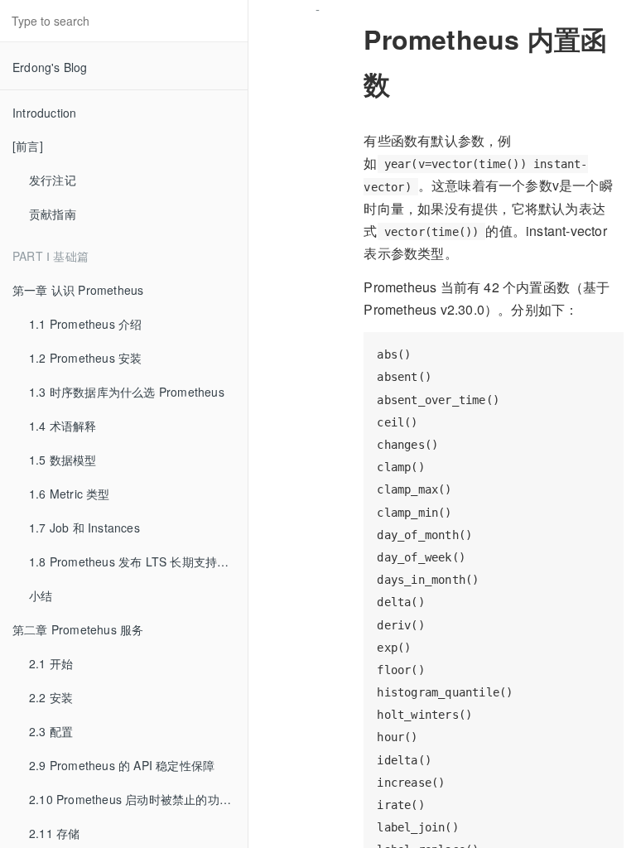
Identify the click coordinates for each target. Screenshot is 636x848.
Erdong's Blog (50, 67)
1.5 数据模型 (63, 459)
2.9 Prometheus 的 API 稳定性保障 (121, 765)
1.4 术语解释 (63, 425)
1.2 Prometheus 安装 (85, 357)
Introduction (44, 112)
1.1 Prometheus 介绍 (85, 324)
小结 (40, 595)
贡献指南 (52, 213)
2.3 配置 (51, 731)
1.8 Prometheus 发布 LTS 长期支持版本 (135, 561)
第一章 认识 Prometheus (77, 290)
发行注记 (52, 179)
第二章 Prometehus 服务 (77, 629)
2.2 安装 (51, 697)
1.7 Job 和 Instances (84, 527)
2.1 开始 (51, 663)
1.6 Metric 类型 (69, 493)
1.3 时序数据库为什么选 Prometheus (126, 391)
